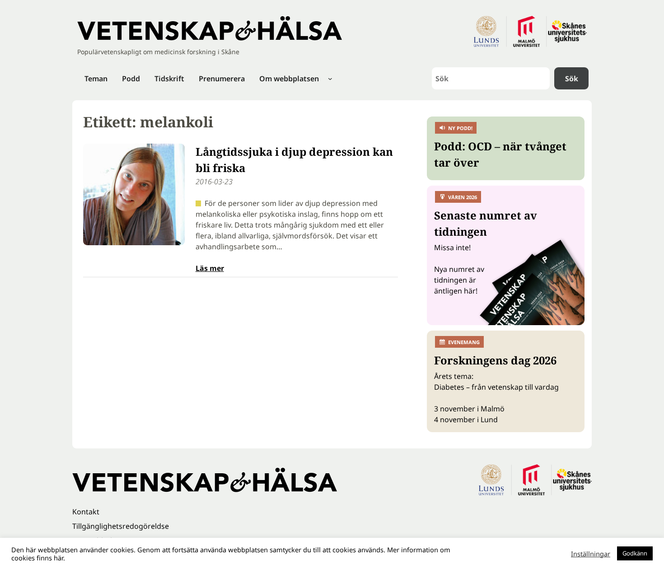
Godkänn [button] (634, 553)
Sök (571, 79)
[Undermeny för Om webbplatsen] (330, 78)
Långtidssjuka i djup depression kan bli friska (294, 159)
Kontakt (85, 512)
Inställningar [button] (590, 554)
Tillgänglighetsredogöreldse (120, 526)
